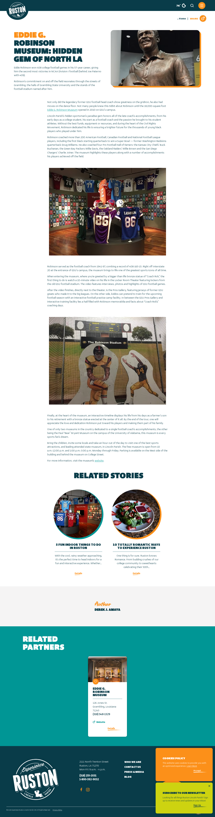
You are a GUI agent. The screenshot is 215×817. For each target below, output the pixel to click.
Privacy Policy (57, 810)
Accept (197, 771)
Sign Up (197, 805)
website (99, 461)
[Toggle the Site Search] (192, 5)
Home (182, 19)
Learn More (192, 766)
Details (111, 729)
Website (100, 722)
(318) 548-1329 (101, 714)
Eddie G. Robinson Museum (62, 110)
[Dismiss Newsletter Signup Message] (209, 786)
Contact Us (132, 767)
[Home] (17, 10)
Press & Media (134, 772)
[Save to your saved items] (95, 681)
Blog (127, 777)
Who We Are (132, 762)
